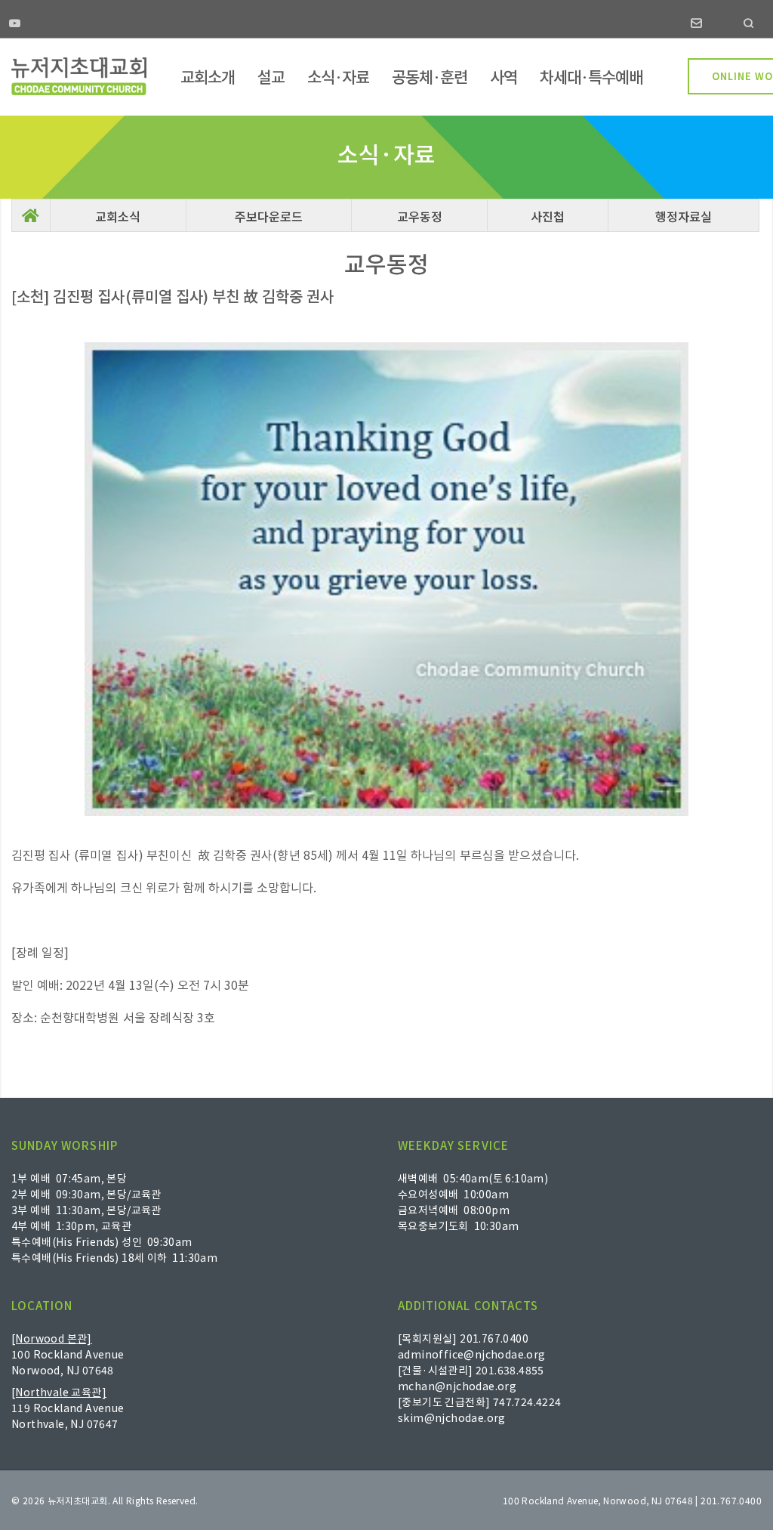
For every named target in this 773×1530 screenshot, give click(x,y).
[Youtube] (15, 24)
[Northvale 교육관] (58, 1391)
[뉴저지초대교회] (78, 76)
